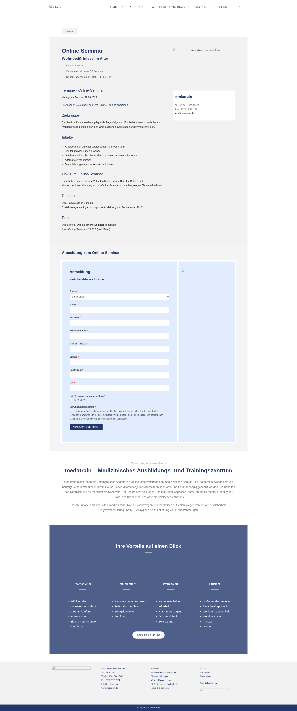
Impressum (205, 672)
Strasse (74, 356)
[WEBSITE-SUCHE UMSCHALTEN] (246, 7)
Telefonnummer (79, 330)
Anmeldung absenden (86, 427)
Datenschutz (205, 676)
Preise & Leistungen (160, 688)
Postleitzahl (76, 370)
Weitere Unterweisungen (161, 680)
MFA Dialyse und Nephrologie (164, 684)
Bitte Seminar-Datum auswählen (87, 396)
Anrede (74, 291)
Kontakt (203, 668)
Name (74, 304)
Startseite (155, 668)
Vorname (75, 317)
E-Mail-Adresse (79, 343)
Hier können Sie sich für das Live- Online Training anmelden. (95, 105)
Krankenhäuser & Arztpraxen (163, 672)
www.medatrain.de (109, 688)
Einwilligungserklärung (83, 406)
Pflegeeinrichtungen (159, 676)
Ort (72, 383)
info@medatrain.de (184, 113)
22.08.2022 (79, 400)
